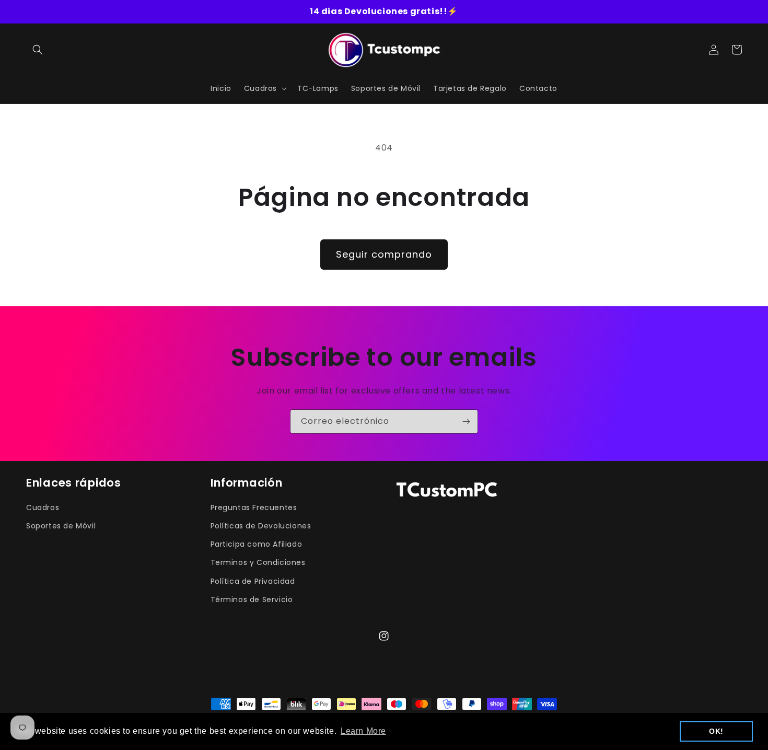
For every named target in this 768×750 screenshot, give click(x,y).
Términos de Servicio (252, 599)
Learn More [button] (363, 730)
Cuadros (42, 507)
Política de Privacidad (253, 581)
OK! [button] (716, 731)
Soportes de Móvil (61, 526)
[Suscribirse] (466, 421)
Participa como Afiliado (256, 544)
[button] (37, 49)
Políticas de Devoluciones (261, 526)
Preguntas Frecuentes (254, 507)
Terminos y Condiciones (258, 562)
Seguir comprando (384, 254)
